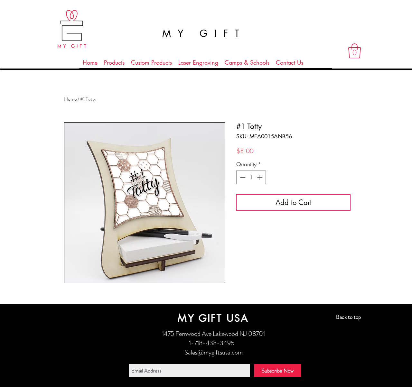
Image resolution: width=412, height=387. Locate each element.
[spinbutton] (251, 177)
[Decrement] (242, 177)
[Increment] (260, 177)
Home (70, 99)
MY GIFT (204, 33)
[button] (354, 50)
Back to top (348, 317)
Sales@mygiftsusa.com (213, 352)
